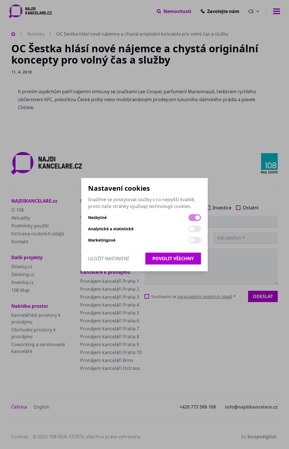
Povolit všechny (173, 258)
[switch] (195, 217)
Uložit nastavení (108, 258)
